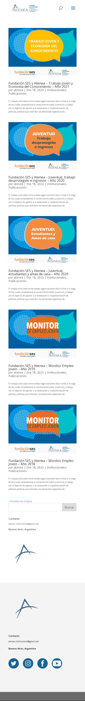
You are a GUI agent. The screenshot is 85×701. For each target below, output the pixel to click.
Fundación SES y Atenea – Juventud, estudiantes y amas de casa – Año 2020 (38, 272)
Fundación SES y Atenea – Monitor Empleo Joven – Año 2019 (41, 367)
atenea (18, 90)
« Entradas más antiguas (20, 501)
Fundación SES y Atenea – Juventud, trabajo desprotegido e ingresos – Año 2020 (41, 179)
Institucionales (56, 90)
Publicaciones (17, 93)
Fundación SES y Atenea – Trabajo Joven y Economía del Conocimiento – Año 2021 (40, 85)
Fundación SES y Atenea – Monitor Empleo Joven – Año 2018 (41, 462)
